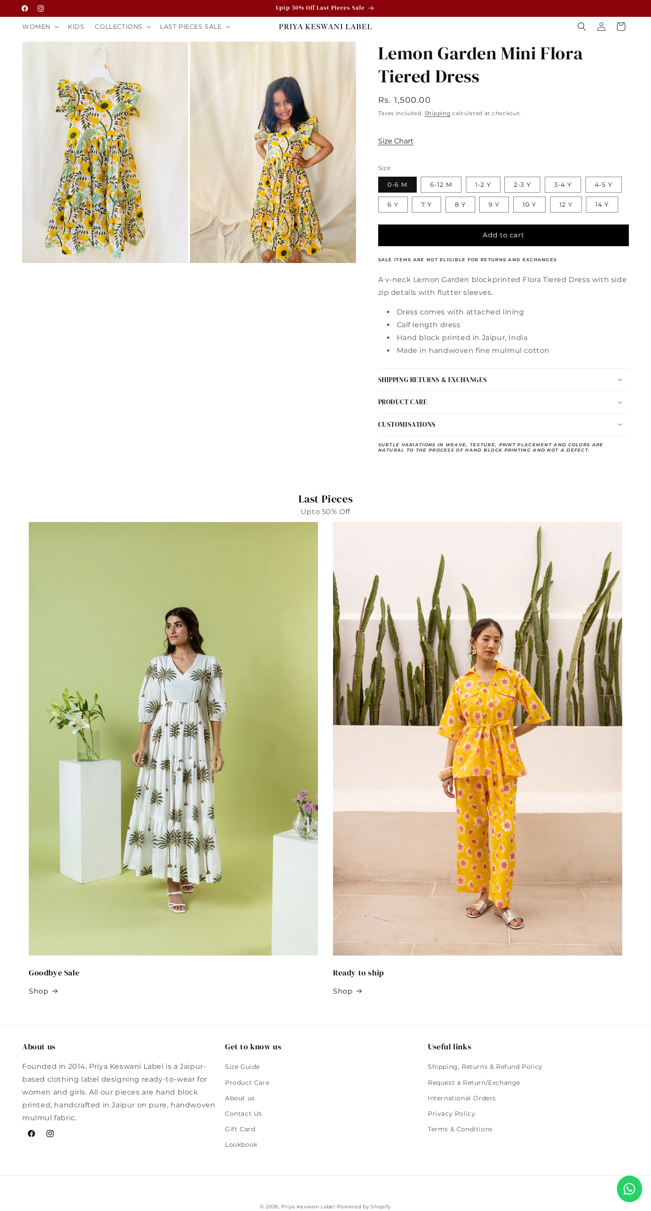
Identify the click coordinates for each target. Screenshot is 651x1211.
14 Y (602, 205)
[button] (39, 26)
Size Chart (396, 141)
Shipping (438, 113)
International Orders (462, 1098)
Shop (38, 991)
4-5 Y (603, 185)
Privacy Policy (451, 1114)
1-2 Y (483, 185)
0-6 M (397, 185)
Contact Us (243, 1114)
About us (240, 1098)
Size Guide (242, 1067)
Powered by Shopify (364, 1206)
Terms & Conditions (460, 1129)
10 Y (529, 205)
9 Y (494, 205)
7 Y (426, 205)
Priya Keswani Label (308, 1206)
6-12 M (441, 185)
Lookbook (241, 1145)
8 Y (460, 205)
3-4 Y (563, 185)
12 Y (566, 205)
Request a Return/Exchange (474, 1083)
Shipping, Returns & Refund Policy (485, 1067)
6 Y (393, 205)
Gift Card (240, 1129)
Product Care (247, 1083)
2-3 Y (522, 185)
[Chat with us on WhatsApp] (630, 1189)
